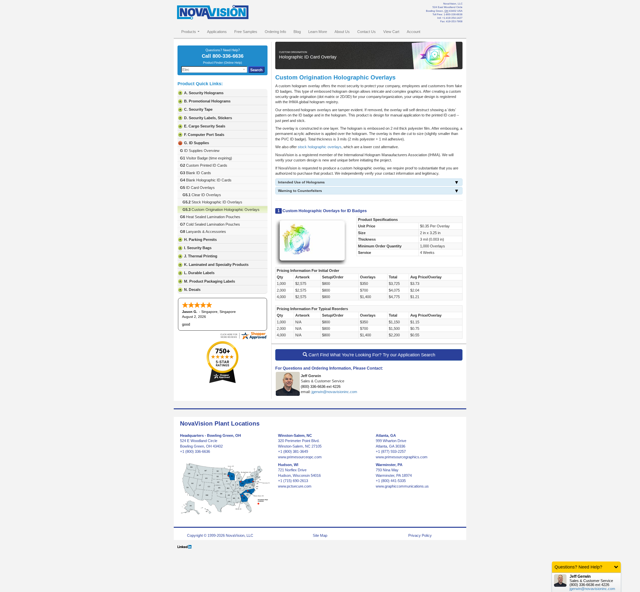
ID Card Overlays (197, 187)
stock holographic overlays (320, 147)
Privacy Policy (420, 535)
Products (188, 31)
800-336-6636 (228, 56)
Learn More (317, 31)
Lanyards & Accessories (203, 231)
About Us (342, 31)
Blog (297, 31)
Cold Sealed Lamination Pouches (210, 224)
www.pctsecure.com (295, 486)
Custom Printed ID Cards (203, 165)
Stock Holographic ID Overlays (212, 202)
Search (256, 70)
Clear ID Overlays (201, 195)
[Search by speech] (244, 69)
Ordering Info (275, 31)
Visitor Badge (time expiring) (206, 158)
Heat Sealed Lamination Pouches (210, 217)
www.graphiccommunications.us (402, 486)
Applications (217, 31)
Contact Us (366, 31)
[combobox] (214, 69)
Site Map (320, 535)
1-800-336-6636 (453, 14)
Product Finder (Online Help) (222, 62)
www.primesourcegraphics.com (402, 457)
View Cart (391, 31)
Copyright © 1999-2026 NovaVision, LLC (220, 535)
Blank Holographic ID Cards (206, 180)
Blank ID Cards (195, 173)
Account (413, 31)
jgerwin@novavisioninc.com (334, 392)
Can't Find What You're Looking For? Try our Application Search (371, 354)
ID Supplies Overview (200, 150)
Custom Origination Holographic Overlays (221, 209)
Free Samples (245, 31)
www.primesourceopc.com (300, 457)
